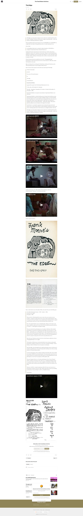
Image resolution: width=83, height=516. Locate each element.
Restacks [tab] (31, 464)
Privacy (41, 509)
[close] (49, 485)
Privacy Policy (48, 451)
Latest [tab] (29, 475)
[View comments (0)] (29, 9)
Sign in (80, 1)
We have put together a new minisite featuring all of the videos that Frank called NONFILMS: (37, 479)
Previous (29, 458)
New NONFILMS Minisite (31, 477)
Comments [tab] (27, 464)
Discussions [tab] (32, 475)
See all (27, 496)
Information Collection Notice (41, 451)
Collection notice (47, 509)
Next (54, 458)
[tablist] (29, 464)
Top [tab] (26, 475)
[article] (41, 480)
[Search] (70, 1)
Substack (37, 514)
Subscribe (75, 1)
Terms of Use (45, 450)
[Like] (26, 9)
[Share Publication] (72, 1)
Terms (44, 509)
